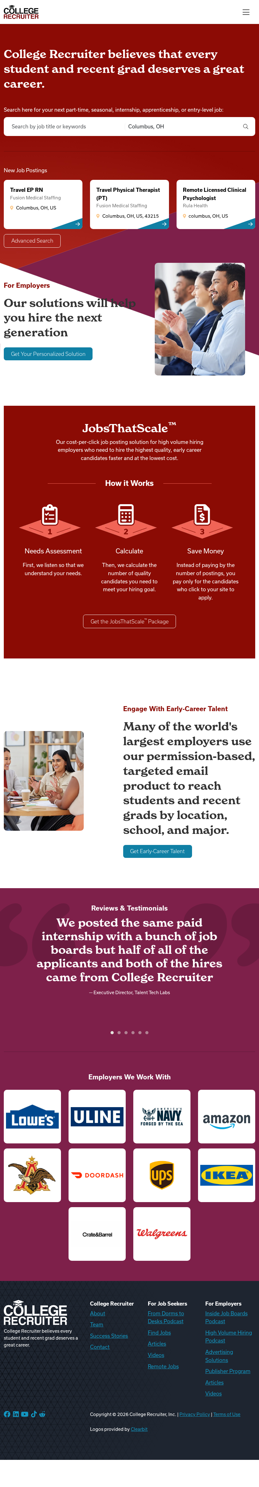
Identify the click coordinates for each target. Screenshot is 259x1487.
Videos (156, 1355)
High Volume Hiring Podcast (228, 1337)
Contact (100, 1347)
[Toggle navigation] (246, 12)
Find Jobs (159, 1333)
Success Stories (109, 1336)
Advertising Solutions (219, 1356)
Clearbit (139, 1429)
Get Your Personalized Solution (48, 354)
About (97, 1313)
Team (96, 1324)
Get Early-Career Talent (157, 851)
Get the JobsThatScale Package (130, 621)
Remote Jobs (163, 1366)
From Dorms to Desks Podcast (166, 1318)
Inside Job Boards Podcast (226, 1318)
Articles (157, 1344)
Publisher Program (227, 1371)
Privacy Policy (194, 1414)
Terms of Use (226, 1414)
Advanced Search (32, 241)
